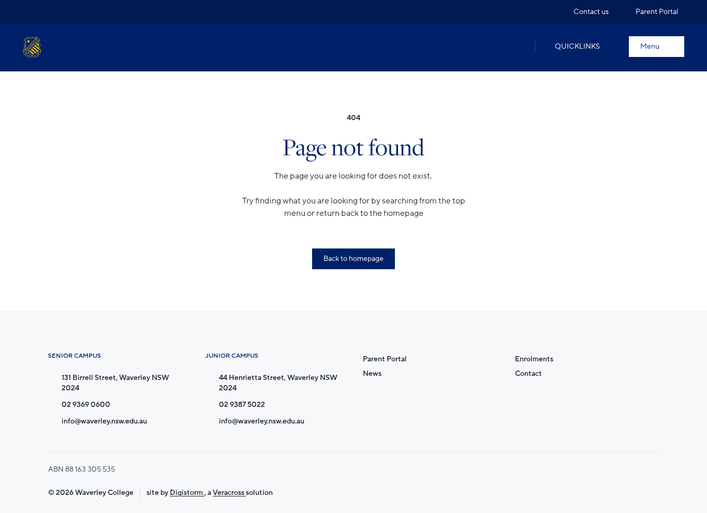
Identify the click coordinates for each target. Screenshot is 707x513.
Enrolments (534, 359)
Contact (528, 373)
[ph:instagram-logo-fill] (30, 12)
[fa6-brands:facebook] (50, 12)
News (372, 373)
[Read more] (30, 12)
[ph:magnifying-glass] (516, 46)
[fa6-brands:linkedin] (70, 12)
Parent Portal (385, 359)
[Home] (32, 47)
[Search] (516, 46)
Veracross (229, 492)
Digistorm (187, 492)
